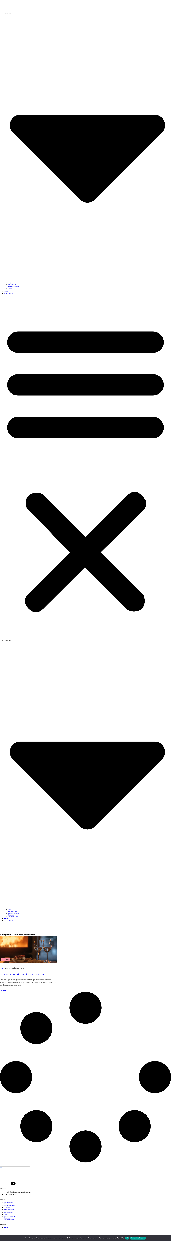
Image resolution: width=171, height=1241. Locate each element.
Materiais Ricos (13, 290)
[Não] (169, 1238)
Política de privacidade (138, 1238)
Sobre (6, 292)
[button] (85, 467)
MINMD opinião (13, 286)
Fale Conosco (8, 293)
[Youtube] (13, 1183)
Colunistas (11, 288)
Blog (9, 283)
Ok (127, 1238)
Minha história (12, 284)
